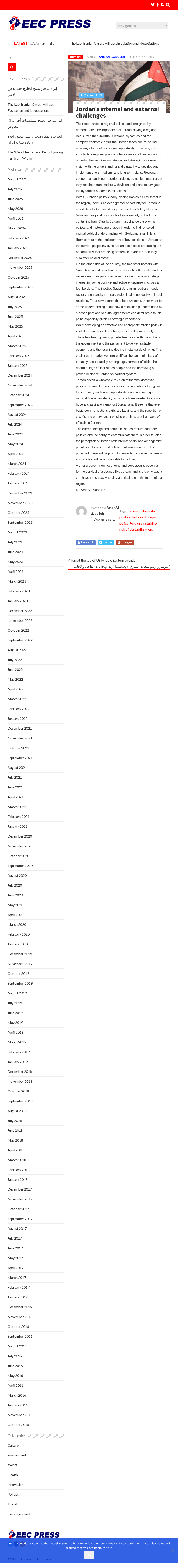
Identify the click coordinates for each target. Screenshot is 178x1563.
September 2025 (20, 287)
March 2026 (17, 228)
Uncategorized (19, 1514)
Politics (77, 56)
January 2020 (18, 944)
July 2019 (15, 1003)
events (12, 1465)
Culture (13, 1445)
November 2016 (20, 1317)
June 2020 (15, 895)
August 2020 (17, 875)
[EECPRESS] (49, 29)
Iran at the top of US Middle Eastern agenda (103, 560)
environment (17, 1455)
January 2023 (18, 601)
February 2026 (19, 238)
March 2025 (17, 346)
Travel (12, 1504)
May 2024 (15, 444)
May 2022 (15, 679)
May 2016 (15, 1375)
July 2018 (15, 1120)
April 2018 (15, 1150)
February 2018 (19, 1169)
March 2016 (17, 1395)
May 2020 (15, 905)
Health (13, 1475)
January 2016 (18, 1405)
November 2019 (20, 964)
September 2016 (20, 1336)
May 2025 (15, 326)
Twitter (107, 542)
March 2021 (17, 807)
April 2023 (15, 571)
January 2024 (18, 483)
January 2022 (18, 718)
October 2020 (18, 856)
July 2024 (15, 424)
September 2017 (20, 1218)
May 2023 (15, 561)
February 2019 (19, 1052)
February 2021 (19, 816)
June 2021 (15, 787)
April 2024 (15, 454)
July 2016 (15, 1356)
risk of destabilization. (136, 529)
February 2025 (19, 355)
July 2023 (15, 542)
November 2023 (20, 503)
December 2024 (20, 375)
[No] (172, 1550)
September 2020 (20, 865)
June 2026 (15, 199)
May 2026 (15, 208)
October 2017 (18, 1209)
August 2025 (17, 297)
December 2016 (20, 1307)
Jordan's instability (143, 523)
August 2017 (17, 1228)
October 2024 (18, 395)
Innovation (15, 1484)
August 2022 (17, 650)
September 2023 (20, 522)
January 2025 (18, 365)
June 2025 (15, 316)
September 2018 (20, 1101)
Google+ (126, 542)
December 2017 (20, 1189)
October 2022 (18, 630)
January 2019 (18, 1062)
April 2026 (15, 218)
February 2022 (19, 709)
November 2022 (20, 620)
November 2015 (20, 1415)
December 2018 (20, 1071)
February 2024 (19, 473)
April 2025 (15, 336)
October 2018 (18, 1091)
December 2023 (20, 493)
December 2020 (20, 836)
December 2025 (20, 257)
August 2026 (17, 179)
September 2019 (20, 983)
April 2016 (15, 1385)
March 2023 (17, 581)
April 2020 (15, 914)
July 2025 (15, 306)
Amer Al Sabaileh (112, 56)
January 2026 (18, 248)
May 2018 (15, 1140)
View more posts (104, 519)
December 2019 (20, 954)
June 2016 (15, 1366)
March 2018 (17, 1160)
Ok (89, 1555)
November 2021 (20, 738)
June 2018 (15, 1130)
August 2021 (17, 767)
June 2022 (15, 669)
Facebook (87, 542)
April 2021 (15, 797)
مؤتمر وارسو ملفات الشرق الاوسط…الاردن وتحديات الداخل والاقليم (121, 566)
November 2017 (20, 1199)
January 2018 (18, 1179)
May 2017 (15, 1258)
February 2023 (19, 591)
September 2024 (20, 405)
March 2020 (17, 924)
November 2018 (20, 1081)
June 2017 (15, 1248)
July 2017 (15, 1238)
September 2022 (20, 640)
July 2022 (15, 659)
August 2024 (17, 414)
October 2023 (18, 512)
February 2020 (19, 934)
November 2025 (20, 267)
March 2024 (17, 463)
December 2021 (20, 728)
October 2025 (18, 277)
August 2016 (17, 1346)
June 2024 (15, 434)
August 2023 (17, 532)
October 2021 (18, 748)
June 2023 (15, 552)
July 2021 (15, 777)
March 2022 (17, 699)
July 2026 (15, 189)
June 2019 (15, 1013)
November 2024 (20, 385)
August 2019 (17, 993)
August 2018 (17, 1111)
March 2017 (17, 1277)
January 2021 (18, 826)
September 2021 (20, 758)
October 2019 (18, 973)
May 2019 (15, 1022)
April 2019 (15, 1032)
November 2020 (20, 846)
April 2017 (15, 1268)
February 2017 (19, 1287)
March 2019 (17, 1042)
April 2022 (15, 689)
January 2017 (18, 1297)
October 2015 (18, 1424)
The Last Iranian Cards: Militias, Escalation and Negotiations (109, 43)
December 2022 (20, 610)
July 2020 (15, 885)
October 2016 (18, 1326)
